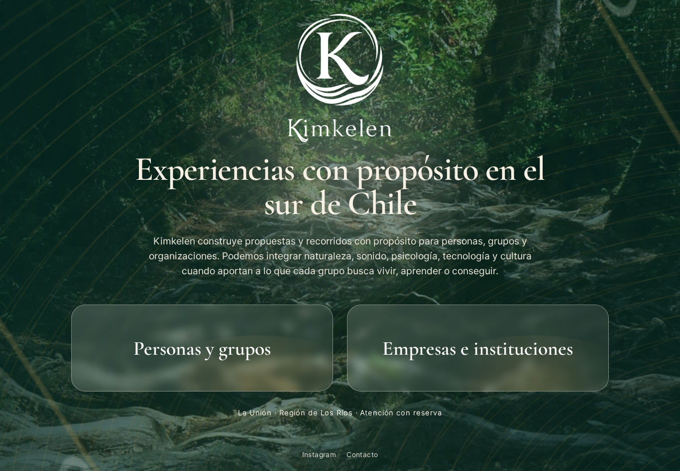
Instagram (319, 455)
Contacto (362, 455)
